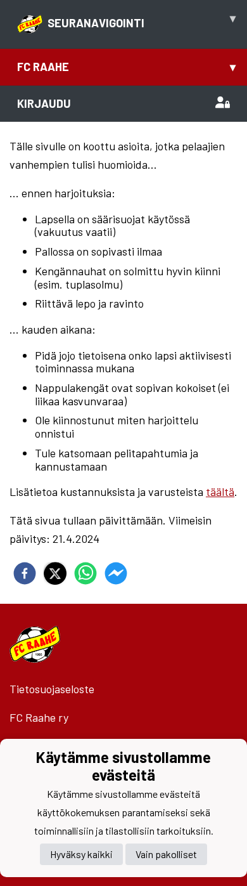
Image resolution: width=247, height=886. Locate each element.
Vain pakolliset (166, 854)
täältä (220, 491)
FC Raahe (126, 67)
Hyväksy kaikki (81, 854)
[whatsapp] (85, 573)
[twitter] (55, 573)
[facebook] (24, 573)
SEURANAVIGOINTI (142, 20)
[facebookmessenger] (115, 573)
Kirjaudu (44, 103)
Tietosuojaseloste (52, 689)
